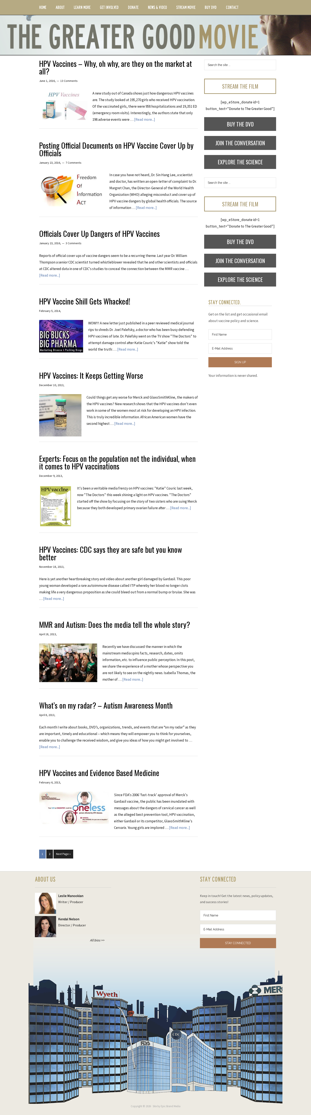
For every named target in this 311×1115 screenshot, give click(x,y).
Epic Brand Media (170, 1106)
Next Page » (63, 854)
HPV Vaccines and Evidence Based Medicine (99, 772)
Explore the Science (240, 162)
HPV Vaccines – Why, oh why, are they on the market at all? (115, 67)
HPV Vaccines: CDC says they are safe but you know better (110, 553)
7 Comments (73, 163)
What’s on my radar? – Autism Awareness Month (106, 705)
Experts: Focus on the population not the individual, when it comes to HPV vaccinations (117, 462)
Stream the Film (240, 86)
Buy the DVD (240, 124)
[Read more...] (144, 119)
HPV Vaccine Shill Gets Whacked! (84, 301)
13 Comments (69, 81)
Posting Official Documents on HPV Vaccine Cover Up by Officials (116, 149)
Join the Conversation (240, 143)
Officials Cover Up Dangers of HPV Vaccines (99, 233)
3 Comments (73, 243)
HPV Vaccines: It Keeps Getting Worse (91, 375)
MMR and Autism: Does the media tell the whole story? (114, 624)
